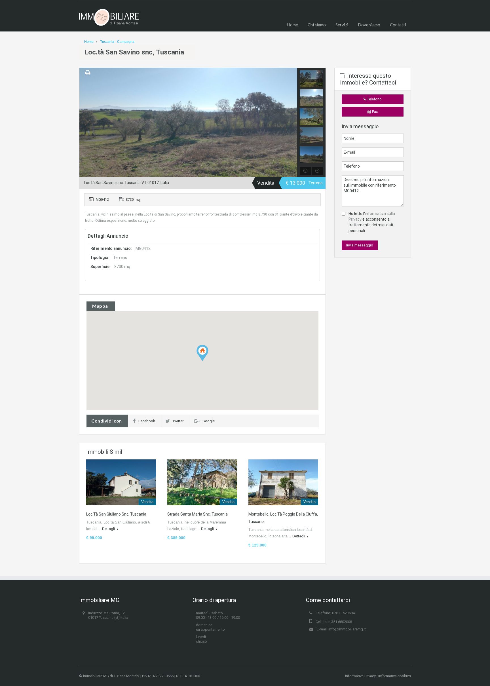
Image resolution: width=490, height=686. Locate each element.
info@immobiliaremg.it (347, 629)
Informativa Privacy (360, 676)
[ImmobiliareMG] (109, 20)
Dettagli (109, 529)
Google (208, 421)
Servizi (341, 24)
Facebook (146, 421)
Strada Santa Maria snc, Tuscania (197, 514)
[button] (208, 361)
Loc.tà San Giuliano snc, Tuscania (116, 514)
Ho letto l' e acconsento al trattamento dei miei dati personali (372, 222)
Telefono (374, 99)
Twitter (177, 421)
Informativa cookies (394, 676)
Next (292, 122)
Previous (84, 122)
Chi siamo (317, 24)
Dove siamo (369, 24)
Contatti (398, 24)
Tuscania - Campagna (117, 42)
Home (292, 24)
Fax (374, 111)
